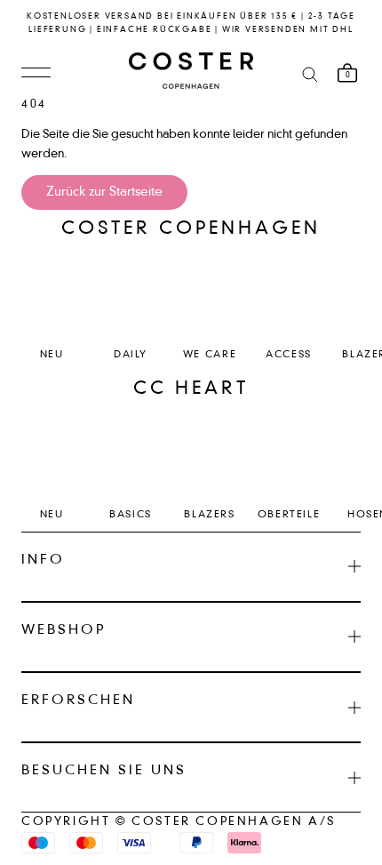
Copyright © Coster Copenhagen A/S (178, 822)
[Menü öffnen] (36, 74)
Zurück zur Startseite (104, 192)
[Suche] (310, 73)
